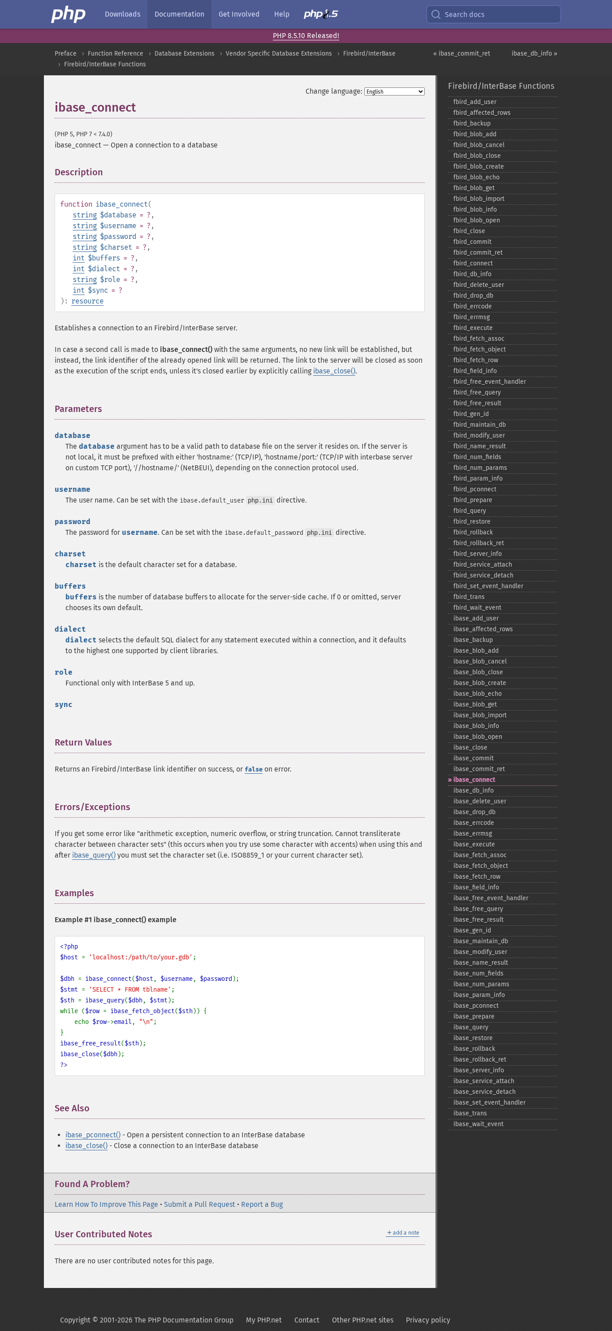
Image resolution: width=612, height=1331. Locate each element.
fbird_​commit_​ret (478, 252)
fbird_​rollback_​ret (478, 543)
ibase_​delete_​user (479, 801)
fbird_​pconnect (474, 489)
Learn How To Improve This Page (106, 1204)
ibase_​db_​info (473, 790)
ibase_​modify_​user (480, 952)
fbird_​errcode (472, 306)
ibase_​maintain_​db (480, 941)
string (85, 215)
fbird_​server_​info (477, 554)
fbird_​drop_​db (473, 295)
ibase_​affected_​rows (483, 629)
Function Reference (115, 53)
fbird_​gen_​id (471, 414)
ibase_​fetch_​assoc (480, 855)
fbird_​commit (472, 242)
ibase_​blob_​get (475, 704)
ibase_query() (94, 855)
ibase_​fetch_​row (476, 876)
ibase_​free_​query (478, 909)
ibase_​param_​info (479, 995)
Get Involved (239, 14)
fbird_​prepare (472, 500)
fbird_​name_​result (479, 446)
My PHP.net (264, 1320)
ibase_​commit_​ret (479, 769)
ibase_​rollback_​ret (479, 1059)
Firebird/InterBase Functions (105, 64)
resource (87, 301)
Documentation (179, 14)
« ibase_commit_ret (461, 53)
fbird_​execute (473, 328)
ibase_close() (334, 371)
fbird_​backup (472, 123)
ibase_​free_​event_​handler (490, 898)
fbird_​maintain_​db (479, 425)
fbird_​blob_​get (474, 188)
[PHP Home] (69, 14)
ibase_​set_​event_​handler (489, 1102)
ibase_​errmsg (472, 833)
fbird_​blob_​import (478, 199)
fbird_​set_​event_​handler (488, 586)
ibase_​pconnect (476, 1006)
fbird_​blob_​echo (476, 177)
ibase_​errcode (473, 823)
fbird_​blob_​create (478, 166)
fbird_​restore (472, 521)
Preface (66, 53)
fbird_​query (469, 511)
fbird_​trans (469, 597)
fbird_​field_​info (475, 371)
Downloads (122, 14)
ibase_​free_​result (478, 919)
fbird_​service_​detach (483, 575)
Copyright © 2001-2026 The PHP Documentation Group (146, 1320)
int (79, 258)
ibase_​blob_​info (476, 726)
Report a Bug (262, 1204)
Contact (306, 1320)
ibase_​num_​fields (478, 973)
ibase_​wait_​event (478, 1124)
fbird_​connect (473, 263)
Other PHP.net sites (362, 1320)
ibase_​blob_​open (477, 737)
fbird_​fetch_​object (479, 349)
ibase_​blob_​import (480, 715)
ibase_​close (470, 747)
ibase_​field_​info (476, 887)
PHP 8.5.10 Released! (306, 35)
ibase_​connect (474, 780)
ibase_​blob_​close (478, 672)
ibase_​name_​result (480, 963)
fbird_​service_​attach (482, 564)
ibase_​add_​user (476, 618)
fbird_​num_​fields (477, 457)
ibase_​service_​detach (484, 1092)
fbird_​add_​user (474, 102)
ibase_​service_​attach (483, 1081)
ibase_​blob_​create (479, 683)
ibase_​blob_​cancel (480, 661)
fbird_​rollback (473, 532)
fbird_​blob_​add (474, 134)
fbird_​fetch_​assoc (478, 339)
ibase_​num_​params (481, 984)
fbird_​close (469, 231)
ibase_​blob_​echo (477, 694)
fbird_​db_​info (472, 274)
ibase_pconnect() (93, 1135)
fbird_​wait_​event (477, 607)
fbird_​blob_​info (475, 209)
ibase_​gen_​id (472, 930)
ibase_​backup (473, 640)
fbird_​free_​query (477, 392)
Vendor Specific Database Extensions (279, 53)
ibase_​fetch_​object (480, 866)
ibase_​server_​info (478, 1070)
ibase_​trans (470, 1113)
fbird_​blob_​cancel (478, 145)
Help (281, 14)
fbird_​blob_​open (476, 220)
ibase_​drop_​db (474, 812)
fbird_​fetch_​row (475, 360)
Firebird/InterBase (369, 53)
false (254, 769)
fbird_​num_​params (480, 468)
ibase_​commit (473, 758)
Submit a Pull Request (199, 1204)
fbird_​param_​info (478, 478)
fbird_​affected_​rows (482, 113)
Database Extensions (185, 53)
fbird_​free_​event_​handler (489, 382)
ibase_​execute (474, 844)
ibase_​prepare (474, 1016)
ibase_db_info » (534, 53)
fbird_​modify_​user (479, 435)
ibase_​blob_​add (476, 651)
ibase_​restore (473, 1038)
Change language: (334, 91)
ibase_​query (470, 1027)
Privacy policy (428, 1320)
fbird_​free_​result (477, 403)
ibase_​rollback (474, 1049)
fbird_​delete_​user (478, 285)
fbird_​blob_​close (477, 156)
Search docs (464, 14)
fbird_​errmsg (471, 317)
